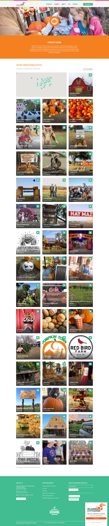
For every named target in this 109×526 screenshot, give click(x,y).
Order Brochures (74, 499)
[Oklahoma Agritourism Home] (21, 4)
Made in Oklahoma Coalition (49, 486)
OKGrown (44, 491)
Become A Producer (74, 496)
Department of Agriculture (48, 493)
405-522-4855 (30, 495)
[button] (31, 78)
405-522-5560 (21, 495)
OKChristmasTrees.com (47, 495)
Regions (56, 4)
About (63, 4)
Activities (48, 4)
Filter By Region (88, 69)
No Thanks (93, 522)
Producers (75, 4)
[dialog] (96, 514)
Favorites (89, 4)
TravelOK (44, 488)
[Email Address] (81, 486)
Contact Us (21, 498)
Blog (69, 4)
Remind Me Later (99, 522)
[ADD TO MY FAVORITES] (90, 74)
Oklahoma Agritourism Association (50, 498)
